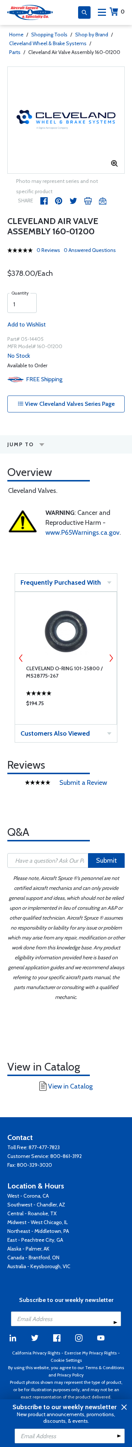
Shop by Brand (91, 34)
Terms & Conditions (104, 1367)
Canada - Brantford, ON (33, 1257)
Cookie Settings (66, 1360)
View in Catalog (70, 1086)
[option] (66, 120)
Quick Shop (66, 705)
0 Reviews (48, 250)
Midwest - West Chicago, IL (37, 1222)
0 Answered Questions (90, 250)
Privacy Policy (70, 1375)
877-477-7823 (44, 1147)
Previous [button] (21, 658)
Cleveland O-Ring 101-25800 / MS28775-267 (64, 672)
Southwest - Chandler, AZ (36, 1204)
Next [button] (111, 658)
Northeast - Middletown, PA (38, 1231)
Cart (123, 11)
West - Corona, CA (28, 1195)
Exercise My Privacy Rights (91, 1353)
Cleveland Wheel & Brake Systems (48, 43)
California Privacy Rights (36, 1353)
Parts (15, 52)
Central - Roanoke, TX (31, 1213)
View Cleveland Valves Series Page (69, 403)
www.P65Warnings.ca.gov (82, 532)
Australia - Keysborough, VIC (38, 1266)
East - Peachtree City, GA (35, 1240)
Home (16, 34)
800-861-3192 (66, 1156)
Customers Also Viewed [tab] (55, 733)
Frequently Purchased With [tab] (61, 582)
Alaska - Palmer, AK (28, 1248)
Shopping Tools (49, 34)
